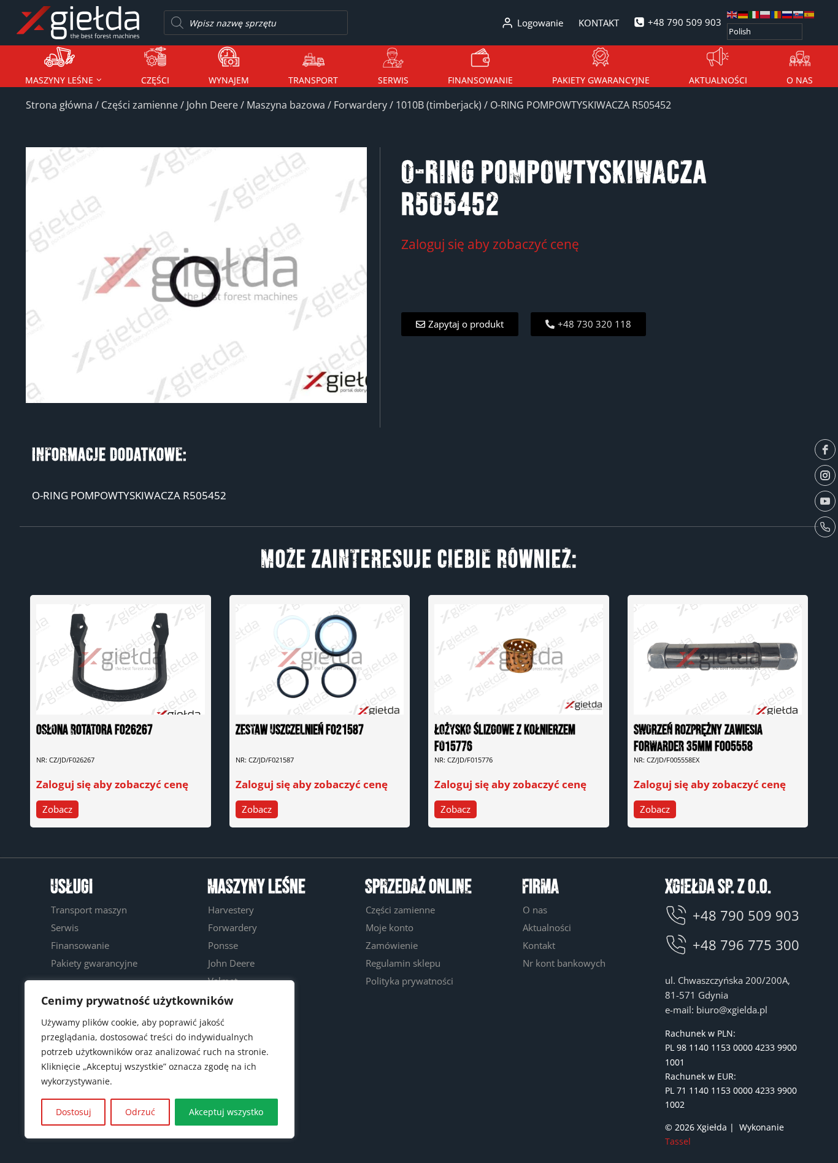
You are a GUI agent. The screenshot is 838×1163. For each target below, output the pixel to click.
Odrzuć (140, 1112)
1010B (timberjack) (439, 105)
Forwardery (360, 105)
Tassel (678, 1141)
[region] (159, 1059)
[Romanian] (776, 14)
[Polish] (765, 14)
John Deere (212, 105)
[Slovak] (798, 14)
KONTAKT (599, 23)
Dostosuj (73, 1112)
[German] (743, 14)
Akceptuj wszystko (226, 1112)
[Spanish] (809, 14)
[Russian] (787, 14)
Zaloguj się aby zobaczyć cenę (490, 244)
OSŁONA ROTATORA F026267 (94, 730)
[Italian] (754, 14)
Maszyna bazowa (286, 105)
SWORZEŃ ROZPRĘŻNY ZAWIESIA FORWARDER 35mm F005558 (698, 738)
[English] (732, 14)
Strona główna (59, 105)
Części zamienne (139, 105)
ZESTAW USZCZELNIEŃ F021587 (300, 730)
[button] (459, 324)
